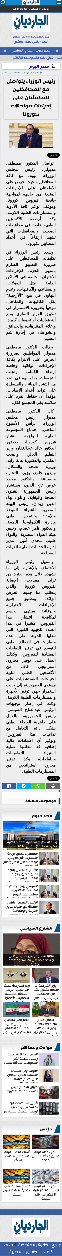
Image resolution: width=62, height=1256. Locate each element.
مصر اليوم (39, 66)
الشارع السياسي (36, 928)
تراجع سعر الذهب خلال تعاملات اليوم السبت (16, 1190)
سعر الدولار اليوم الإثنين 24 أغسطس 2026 (45, 1155)
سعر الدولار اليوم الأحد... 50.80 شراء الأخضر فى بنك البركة (46, 1192)
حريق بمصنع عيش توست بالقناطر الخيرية (22, 1089)
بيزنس (46, 1129)
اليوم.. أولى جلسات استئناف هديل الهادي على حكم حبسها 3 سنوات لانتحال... (22, 1076)
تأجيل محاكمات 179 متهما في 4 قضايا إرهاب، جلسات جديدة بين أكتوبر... (20, 1108)
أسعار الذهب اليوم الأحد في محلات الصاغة (17, 1155)
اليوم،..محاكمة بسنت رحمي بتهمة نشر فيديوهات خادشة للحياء (21, 1058)
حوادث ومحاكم (36, 1047)
